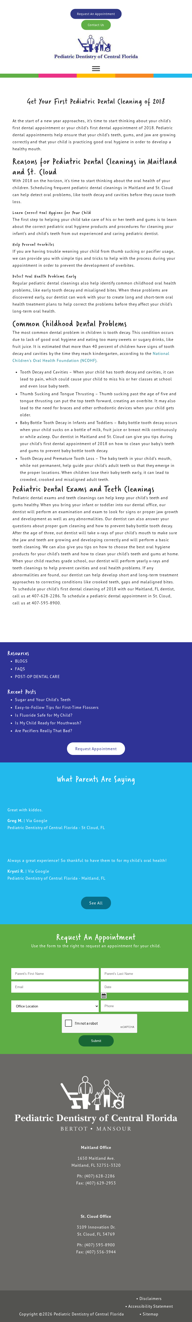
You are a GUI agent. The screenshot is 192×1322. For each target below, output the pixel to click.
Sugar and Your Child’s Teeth (43, 699)
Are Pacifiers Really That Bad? (43, 730)
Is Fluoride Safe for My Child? (43, 715)
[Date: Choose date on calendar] (104, 996)
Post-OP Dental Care (37, 676)
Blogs (21, 661)
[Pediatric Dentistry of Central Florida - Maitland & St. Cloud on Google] (111, 1201)
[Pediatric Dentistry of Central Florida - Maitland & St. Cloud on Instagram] (95, 1201)
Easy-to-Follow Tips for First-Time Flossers (57, 707)
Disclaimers (151, 1298)
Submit (96, 1041)
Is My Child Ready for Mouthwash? (48, 722)
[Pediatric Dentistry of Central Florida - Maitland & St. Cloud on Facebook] (80, 1201)
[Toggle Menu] (96, 68)
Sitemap (150, 1313)
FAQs (20, 668)
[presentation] (100, 1023)
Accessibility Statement (150, 1306)
